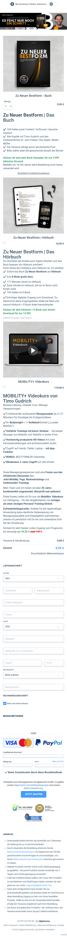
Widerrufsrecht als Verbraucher (28, 859)
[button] (58, 578)
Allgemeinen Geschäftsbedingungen (31, 785)
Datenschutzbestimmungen (20, 852)
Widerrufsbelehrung (33, 788)
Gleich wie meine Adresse (17, 703)
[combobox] (33, 639)
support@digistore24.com (39, 885)
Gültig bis (7, 762)
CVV (36, 762)
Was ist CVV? (58, 761)
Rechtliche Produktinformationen (34, 173)
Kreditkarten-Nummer (12, 752)
